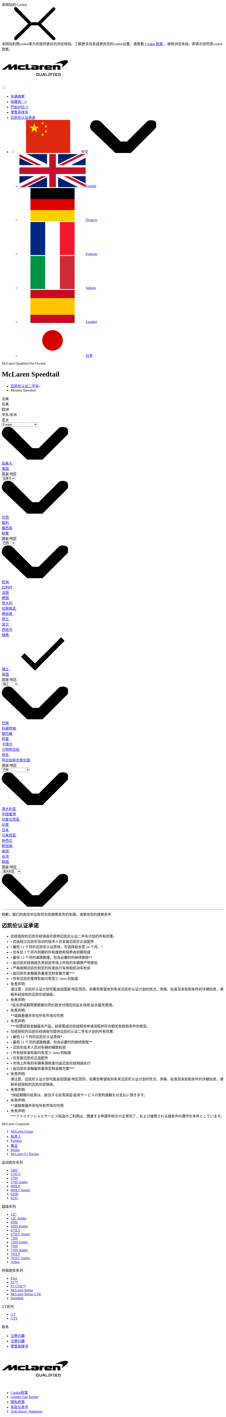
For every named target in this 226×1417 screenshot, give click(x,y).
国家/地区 (9, 474)
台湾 (6, 856)
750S (14, 1246)
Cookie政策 (19, 1393)
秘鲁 (6, 533)
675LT (15, 1230)
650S (14, 1222)
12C (14, 1214)
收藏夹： (18, 102)
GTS (14, 1318)
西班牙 (7, 630)
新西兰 (7, 841)
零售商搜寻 (19, 112)
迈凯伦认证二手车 (25, 386)
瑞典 (6, 635)
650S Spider (19, 1226)
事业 (14, 1146)
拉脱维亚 (9, 608)
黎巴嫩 (7, 734)
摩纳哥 (7, 614)
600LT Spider (20, 1190)
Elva (14, 1278)
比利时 (7, 587)
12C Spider (18, 1218)
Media (15, 1150)
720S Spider (19, 1242)
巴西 (6, 517)
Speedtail (17, 1298)
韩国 (6, 862)
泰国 (6, 851)
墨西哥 (7, 528)
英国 (6, 674)
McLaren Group (22, 1131)
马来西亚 (9, 835)
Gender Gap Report (24, 1397)
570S (14, 1178)
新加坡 (7, 846)
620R (14, 1194)
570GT (16, 1174)
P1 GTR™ (18, 1286)
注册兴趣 (18, 1336)
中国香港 (9, 814)
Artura (15, 1262)
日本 (6, 830)
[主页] (35, 83)
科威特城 (9, 728)
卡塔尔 (7, 744)
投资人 (16, 1136)
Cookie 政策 (154, 44)
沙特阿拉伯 (11, 749)
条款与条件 (19, 1407)
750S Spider (19, 1250)
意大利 (7, 603)
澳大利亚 (9, 809)
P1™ (14, 1282)
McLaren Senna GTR (26, 1294)
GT (13, 1314)
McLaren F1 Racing (25, 1154)
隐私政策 (18, 1402)
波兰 (6, 624)
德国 (6, 598)
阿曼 (6, 739)
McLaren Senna (22, 1290)
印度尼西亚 (11, 819)
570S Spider (19, 1182)
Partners (16, 1141)
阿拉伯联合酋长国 (16, 760)
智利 (6, 523)
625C (14, 1198)
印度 (6, 825)
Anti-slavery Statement (26, 1411)
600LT (15, 1186)
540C (14, 1170)
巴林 (6, 723)
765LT (15, 1254)
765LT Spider (20, 1258)
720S (14, 1238)
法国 (6, 593)
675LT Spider (20, 1234)
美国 (6, 469)
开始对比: (19, 107)
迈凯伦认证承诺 (23, 117)
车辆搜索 (18, 96)
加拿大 (7, 463)
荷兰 (6, 619)
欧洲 (6, 582)
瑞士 (6, 669)
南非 (6, 755)
